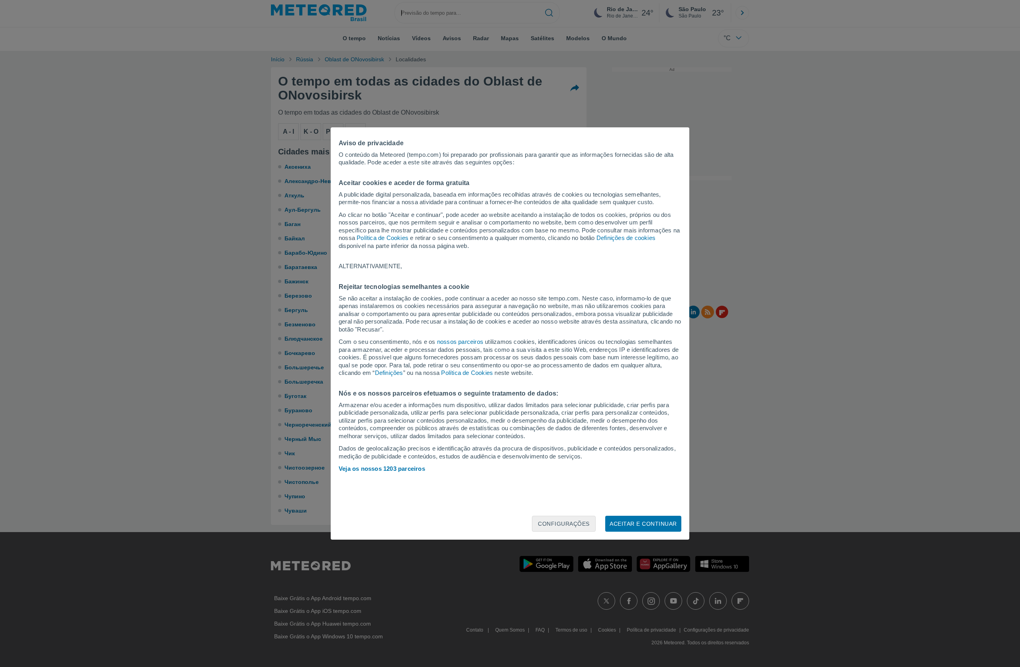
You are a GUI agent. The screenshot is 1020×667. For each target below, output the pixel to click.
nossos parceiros (460, 341)
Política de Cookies (382, 237)
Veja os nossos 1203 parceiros (382, 468)
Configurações (564, 524)
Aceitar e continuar (643, 524)
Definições (389, 372)
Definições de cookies (625, 237)
